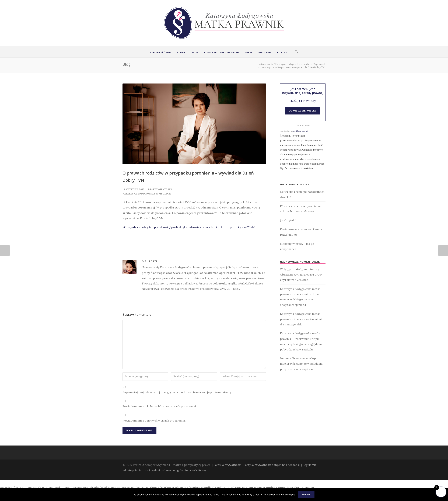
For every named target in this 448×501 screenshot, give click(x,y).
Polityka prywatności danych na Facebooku (271, 465)
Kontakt (283, 52)
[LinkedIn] (322, 475)
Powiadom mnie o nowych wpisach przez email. (154, 420)
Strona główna (160, 52)
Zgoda (306, 494)
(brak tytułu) (288, 220)
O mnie (181, 52)
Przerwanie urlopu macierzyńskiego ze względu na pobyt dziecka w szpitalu (301, 344)
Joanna (284, 358)
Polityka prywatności (227, 465)
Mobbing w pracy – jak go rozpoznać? (297, 246)
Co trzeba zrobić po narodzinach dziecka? (302, 194)
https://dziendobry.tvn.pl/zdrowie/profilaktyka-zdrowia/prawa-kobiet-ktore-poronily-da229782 (188, 227)
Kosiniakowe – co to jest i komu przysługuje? (301, 232)
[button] (296, 51)
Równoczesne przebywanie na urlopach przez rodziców (300, 208)
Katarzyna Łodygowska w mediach (293, 64)
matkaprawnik (300, 131)
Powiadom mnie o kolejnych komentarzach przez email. (159, 406)
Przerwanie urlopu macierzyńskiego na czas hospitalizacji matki (299, 299)
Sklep (248, 52)
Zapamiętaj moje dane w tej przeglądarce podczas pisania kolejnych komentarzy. (177, 392)
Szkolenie (264, 52)
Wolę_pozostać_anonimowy (299, 269)
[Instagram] (315, 475)
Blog (194, 52)
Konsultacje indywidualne (221, 52)
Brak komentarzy (160, 189)
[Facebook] (308, 475)
